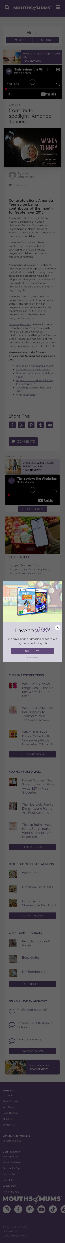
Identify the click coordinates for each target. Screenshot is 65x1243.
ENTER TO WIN (32, 651)
